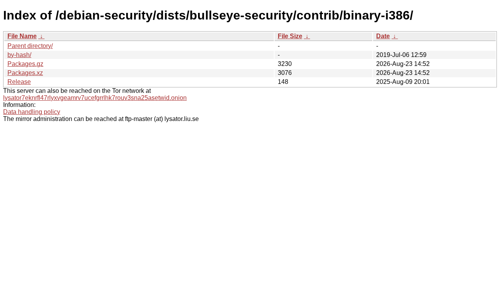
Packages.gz (25, 63)
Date (383, 36)
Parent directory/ (30, 46)
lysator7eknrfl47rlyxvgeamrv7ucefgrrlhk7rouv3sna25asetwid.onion (95, 97)
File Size (290, 36)
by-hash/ (19, 55)
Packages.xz (25, 72)
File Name (22, 36)
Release (19, 81)
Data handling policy (31, 111)
